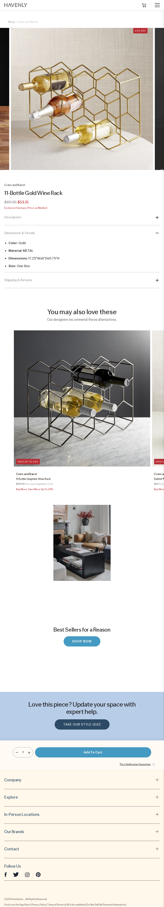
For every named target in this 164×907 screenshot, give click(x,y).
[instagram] (27, 874)
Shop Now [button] (82, 641)
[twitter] (16, 874)
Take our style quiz (82, 724)
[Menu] (155, 5)
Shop (11, 21)
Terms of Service (56, 904)
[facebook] (5, 874)
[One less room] (17, 752)
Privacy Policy (39, 904)
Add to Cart (93, 752)
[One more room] (29, 752)
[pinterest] (38, 874)
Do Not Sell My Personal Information (106, 904)
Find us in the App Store (17, 904)
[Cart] (144, 5)
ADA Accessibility (75, 904)
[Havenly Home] (15, 5)
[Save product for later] (11, 31)
